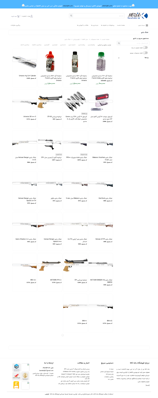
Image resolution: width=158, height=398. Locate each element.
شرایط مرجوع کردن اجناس (106, 371)
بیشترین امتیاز (25, 45)
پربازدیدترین (81, 45)
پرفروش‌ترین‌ (91, 45)
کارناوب (47, 394)
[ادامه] (147, 385)
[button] (27, 15)
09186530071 (46, 368)
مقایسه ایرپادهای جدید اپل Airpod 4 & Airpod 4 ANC (75, 374)
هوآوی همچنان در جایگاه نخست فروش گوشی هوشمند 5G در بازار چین (73, 377)
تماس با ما (110, 379)
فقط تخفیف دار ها (137, 48)
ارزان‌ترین (54, 45)
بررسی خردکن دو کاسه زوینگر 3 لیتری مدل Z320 (76, 369)
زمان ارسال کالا (109, 374)
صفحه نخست (121, 25)
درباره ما (111, 369)
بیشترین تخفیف (36, 45)
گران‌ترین (46, 45)
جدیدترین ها (94, 25)
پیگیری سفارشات (15, 25)
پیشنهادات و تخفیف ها (107, 25)
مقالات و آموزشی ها (82, 25)
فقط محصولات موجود (136, 53)
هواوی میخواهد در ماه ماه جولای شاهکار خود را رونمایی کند (73, 383)
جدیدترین (63, 45)
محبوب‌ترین (71, 45)
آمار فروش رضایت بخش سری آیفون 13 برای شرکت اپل (75, 381)
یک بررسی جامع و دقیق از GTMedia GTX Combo (76, 371)
